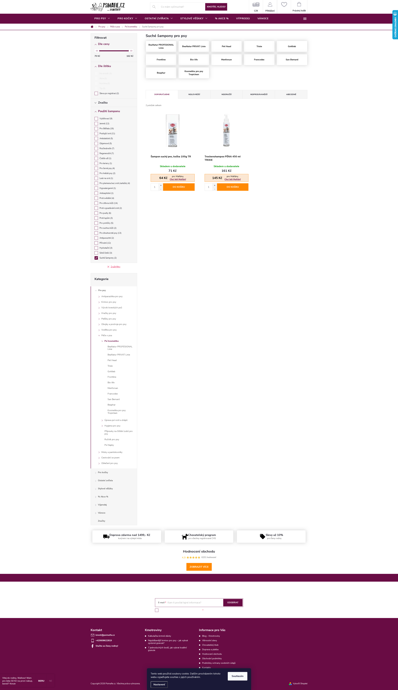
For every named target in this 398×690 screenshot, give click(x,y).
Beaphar (112, 404)
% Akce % (103, 496)
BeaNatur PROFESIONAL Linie (120, 348)
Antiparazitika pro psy (112, 296)
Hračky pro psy (108, 313)
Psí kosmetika (111, 341)
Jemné (104, 123)
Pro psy (102, 290)
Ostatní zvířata (105, 480)
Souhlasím (237, 676)
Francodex (113, 393)
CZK (256, 7)
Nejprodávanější (258, 94)
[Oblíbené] (284, 7)
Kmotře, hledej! (216, 6)
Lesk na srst (106, 178)
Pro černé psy (107, 168)
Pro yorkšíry (106, 223)
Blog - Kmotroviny (211, 635)
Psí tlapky (109, 445)
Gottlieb (111, 371)
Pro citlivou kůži (108, 203)
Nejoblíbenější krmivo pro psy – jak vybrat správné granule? (168, 642)
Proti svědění (106, 198)
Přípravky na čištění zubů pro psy (118, 432)
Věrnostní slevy (209, 640)
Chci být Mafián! (178, 179)
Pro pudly (105, 213)
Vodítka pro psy (109, 329)
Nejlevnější (194, 94)
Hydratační (106, 248)
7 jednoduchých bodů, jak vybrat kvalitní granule (167, 649)
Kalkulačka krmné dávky (159, 635)
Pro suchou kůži (108, 228)
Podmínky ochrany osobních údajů (219, 663)
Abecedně (291, 94)
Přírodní (105, 243)
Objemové (105, 143)
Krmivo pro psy (108, 302)
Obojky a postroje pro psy (113, 324)
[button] (161, 185)
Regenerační (106, 153)
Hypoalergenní (107, 188)
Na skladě (105, 73)
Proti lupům (106, 218)
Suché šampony (108, 258)
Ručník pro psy (111, 439)
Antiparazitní (106, 238)
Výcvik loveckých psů (111, 307)
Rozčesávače (107, 148)
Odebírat (232, 602)
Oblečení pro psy (109, 463)
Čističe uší (105, 158)
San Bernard (114, 399)
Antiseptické (106, 193)
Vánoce (101, 512)
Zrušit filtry (115, 266)
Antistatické (106, 138)
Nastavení (159, 684)
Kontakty (206, 667)
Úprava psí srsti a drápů (115, 420)
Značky (101, 520)
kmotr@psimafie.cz (105, 635)
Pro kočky (103, 472)
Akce (103, 78)
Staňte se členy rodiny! (107, 645)
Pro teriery (105, 163)
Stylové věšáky (105, 488)
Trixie (110, 365)
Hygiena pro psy (112, 425)
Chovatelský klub (210, 645)
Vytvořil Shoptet (300, 683)
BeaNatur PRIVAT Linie (119, 354)
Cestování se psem (110, 457)
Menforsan (113, 388)
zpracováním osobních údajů (187, 610)
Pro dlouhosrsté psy (110, 233)
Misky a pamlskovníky (111, 452)
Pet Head (112, 360)
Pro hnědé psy (107, 173)
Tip (102, 88)
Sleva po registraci (109, 93)
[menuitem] (102, 18)
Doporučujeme (161, 94)
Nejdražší (226, 94)
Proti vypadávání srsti (110, 208)
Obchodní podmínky (212, 658)
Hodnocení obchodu (212, 654)
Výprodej (102, 504)
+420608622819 (104, 640)
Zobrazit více (199, 567)
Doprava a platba (210, 649)
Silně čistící (105, 253)
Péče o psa (106, 335)
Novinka (104, 83)
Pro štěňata (106, 128)
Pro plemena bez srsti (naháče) (114, 183)
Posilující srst (107, 133)
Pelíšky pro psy (108, 318)
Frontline (112, 376)
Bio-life (111, 382)
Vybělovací (106, 118)
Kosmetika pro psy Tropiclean (117, 411)
